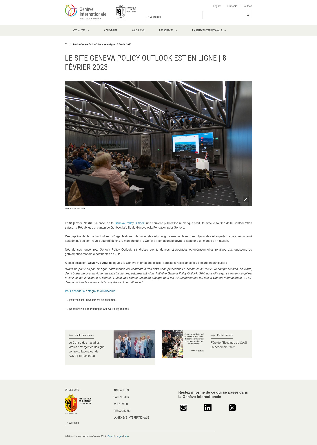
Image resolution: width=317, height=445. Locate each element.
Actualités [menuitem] (78, 30)
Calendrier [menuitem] (110, 30)
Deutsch (247, 6)
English (217, 6)
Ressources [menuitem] (166, 30)
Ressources (122, 411)
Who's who (121, 404)
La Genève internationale (131, 417)
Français (232, 6)
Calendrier (121, 397)
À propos (155, 17)
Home (66, 44)
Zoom (245, 199)
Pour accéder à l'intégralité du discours (90, 291)
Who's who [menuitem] (138, 30)
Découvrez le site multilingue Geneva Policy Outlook (99, 309)
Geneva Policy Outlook (129, 223)
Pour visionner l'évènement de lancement (92, 300)
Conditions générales (118, 436)
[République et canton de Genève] (78, 403)
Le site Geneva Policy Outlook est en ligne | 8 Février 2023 (102, 44)
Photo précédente (84, 335)
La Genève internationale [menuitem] (207, 30)
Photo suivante (225, 335)
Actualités (121, 390)
